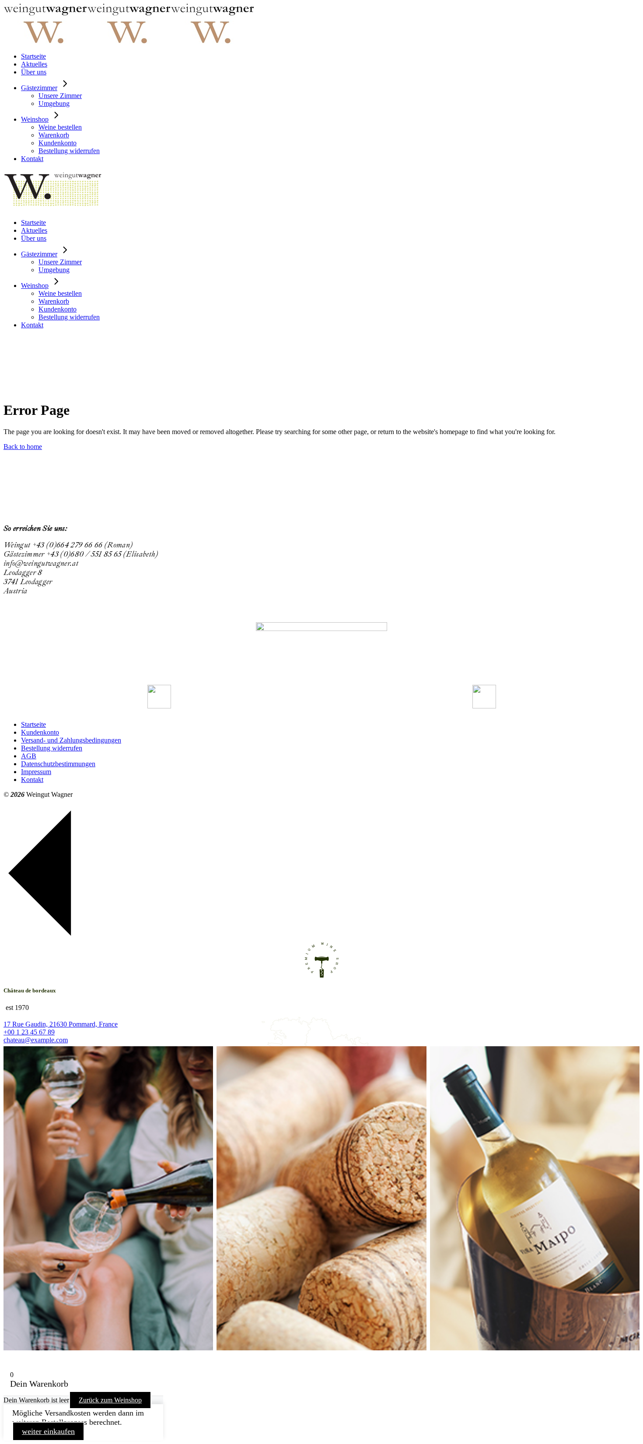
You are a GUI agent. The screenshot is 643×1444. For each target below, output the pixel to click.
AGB (28, 756)
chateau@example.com (35, 1040)
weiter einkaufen (48, 1431)
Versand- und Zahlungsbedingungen (71, 740)
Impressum (36, 771)
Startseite (33, 724)
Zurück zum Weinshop (110, 1400)
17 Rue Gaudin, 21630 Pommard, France (60, 1024)
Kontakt (32, 779)
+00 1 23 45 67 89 (29, 1032)
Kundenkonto (40, 732)
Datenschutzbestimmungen (58, 764)
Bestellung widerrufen (51, 748)
